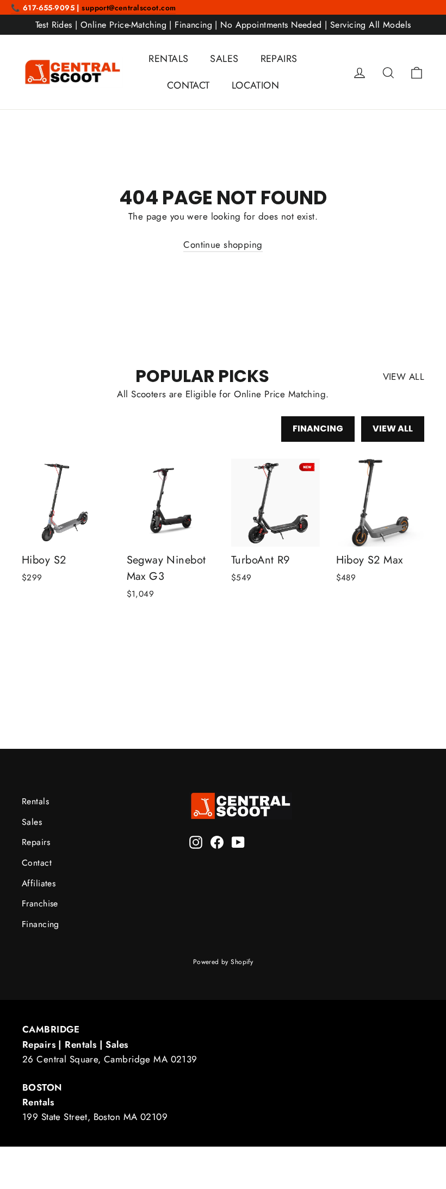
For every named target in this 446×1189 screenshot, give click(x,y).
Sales (32, 822)
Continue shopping (222, 244)
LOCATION (255, 85)
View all (403, 376)
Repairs (36, 842)
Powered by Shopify (223, 962)
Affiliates (38, 883)
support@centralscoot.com (129, 7)
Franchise (40, 903)
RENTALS (168, 59)
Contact (37, 862)
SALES (224, 59)
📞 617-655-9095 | (46, 7)
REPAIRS (279, 59)
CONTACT (188, 85)
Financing (318, 428)
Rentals (35, 801)
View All (393, 428)
